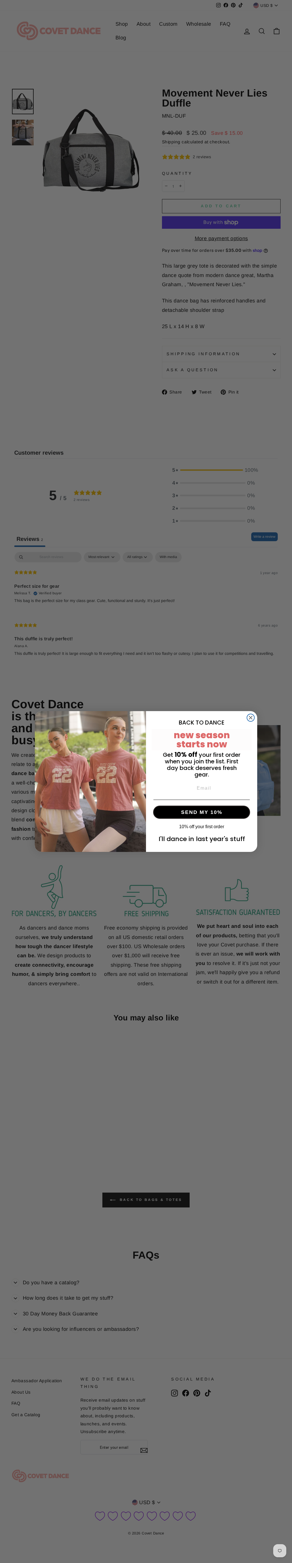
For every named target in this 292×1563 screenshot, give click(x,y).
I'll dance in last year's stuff (202, 838)
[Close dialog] (250, 717)
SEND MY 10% (201, 812)
